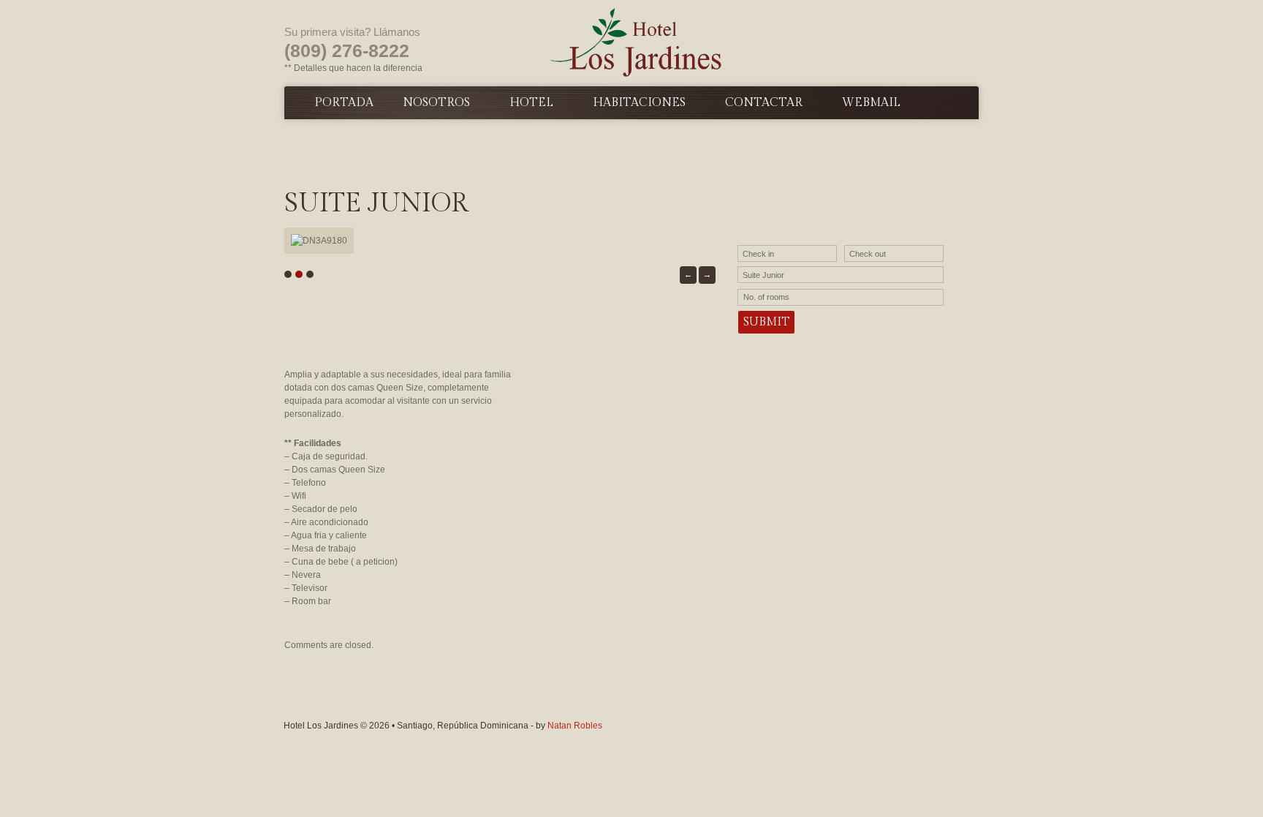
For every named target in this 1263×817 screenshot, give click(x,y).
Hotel (531, 103)
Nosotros (436, 103)
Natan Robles (574, 725)
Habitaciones (639, 103)
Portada (343, 103)
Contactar (764, 103)
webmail (871, 103)
